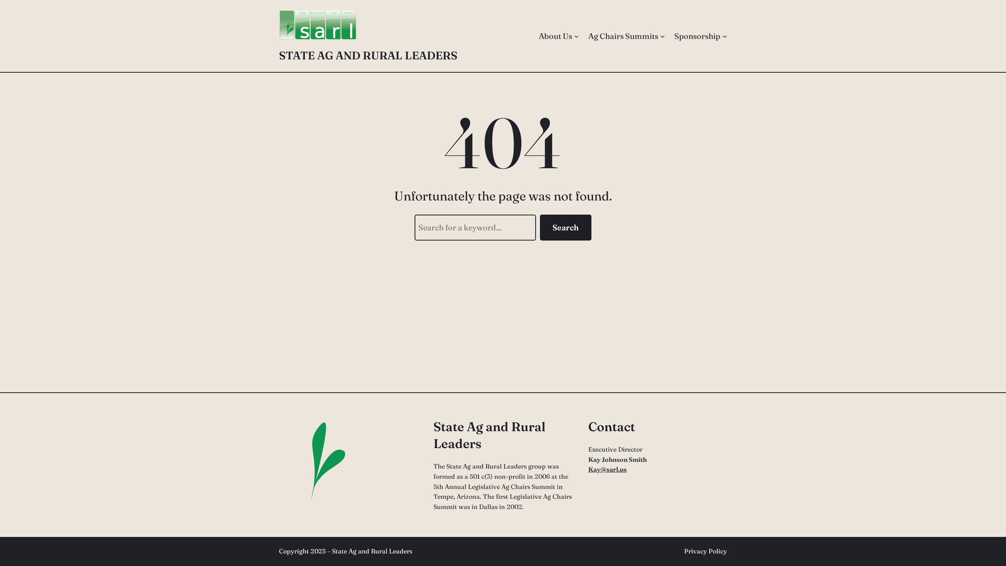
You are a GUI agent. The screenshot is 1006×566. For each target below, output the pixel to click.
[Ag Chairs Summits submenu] (662, 36)
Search (566, 227)
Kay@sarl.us (607, 469)
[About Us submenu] (576, 36)
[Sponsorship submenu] (724, 36)
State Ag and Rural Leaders (368, 55)
